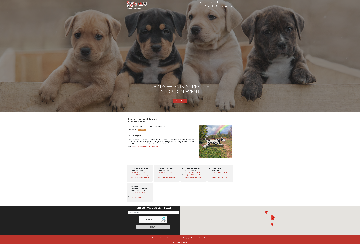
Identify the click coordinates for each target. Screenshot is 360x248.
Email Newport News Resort (193, 177)
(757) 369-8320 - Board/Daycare (194, 175)
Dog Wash (192, 2)
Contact (221, 2)
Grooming (183, 2)
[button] (272, 216)
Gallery (200, 238)
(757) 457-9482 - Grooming (139, 172)
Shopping (186, 238)
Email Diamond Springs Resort (140, 177)
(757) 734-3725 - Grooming (139, 193)
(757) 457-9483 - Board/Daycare (140, 175)
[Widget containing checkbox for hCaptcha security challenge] (153, 219)
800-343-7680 (228, 6)
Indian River (141, 129)
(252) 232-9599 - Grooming (220, 172)
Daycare (168, 2)
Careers (162, 238)
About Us (161, 2)
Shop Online (212, 2)
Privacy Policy (208, 238)
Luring (199, 2)
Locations (229, 2)
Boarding (175, 2)
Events (205, 2)
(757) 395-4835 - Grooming (166, 172)
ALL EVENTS (180, 101)
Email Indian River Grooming (166, 177)
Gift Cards (170, 238)
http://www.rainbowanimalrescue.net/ (144, 146)
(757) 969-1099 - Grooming (193, 172)
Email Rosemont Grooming (139, 197)
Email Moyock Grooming (219, 177)
